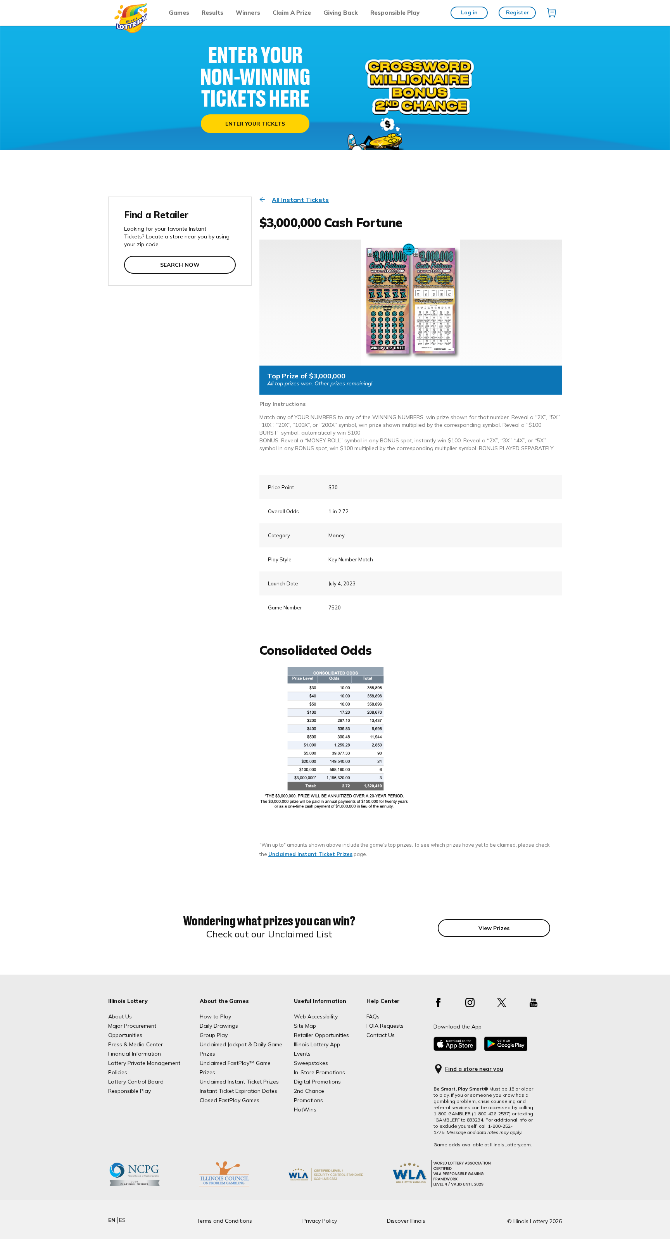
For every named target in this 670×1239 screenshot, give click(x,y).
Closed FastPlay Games (229, 1100)
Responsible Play (395, 12)
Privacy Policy (319, 1220)
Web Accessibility (316, 1016)
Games (179, 12)
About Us (120, 1016)
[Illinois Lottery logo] (131, 31)
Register (517, 12)
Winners (248, 12)
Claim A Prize (292, 12)
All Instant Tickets (300, 200)
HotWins (305, 1109)
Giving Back (340, 12)
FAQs (373, 1016)
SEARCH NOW (180, 264)
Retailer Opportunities (321, 1035)
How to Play (215, 1016)
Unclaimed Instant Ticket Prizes (310, 854)
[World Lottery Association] (338, 1186)
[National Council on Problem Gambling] (146, 1186)
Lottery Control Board (136, 1081)
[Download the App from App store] (455, 1049)
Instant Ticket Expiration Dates (238, 1090)
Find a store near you (474, 1069)
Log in (469, 12)
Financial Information (134, 1053)
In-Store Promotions (319, 1072)
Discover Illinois (406, 1220)
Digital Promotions (317, 1081)
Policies (117, 1072)
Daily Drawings (219, 1025)
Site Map (305, 1025)
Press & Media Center (135, 1044)
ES (122, 1220)
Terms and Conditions (224, 1220)
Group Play (214, 1035)
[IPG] (236, 1186)
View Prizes (493, 928)
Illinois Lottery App (317, 1044)
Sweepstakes (311, 1063)
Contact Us (380, 1035)
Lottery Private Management (144, 1063)
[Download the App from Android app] (505, 1049)
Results (212, 12)
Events (302, 1053)
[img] (551, 12)
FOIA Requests (385, 1025)
